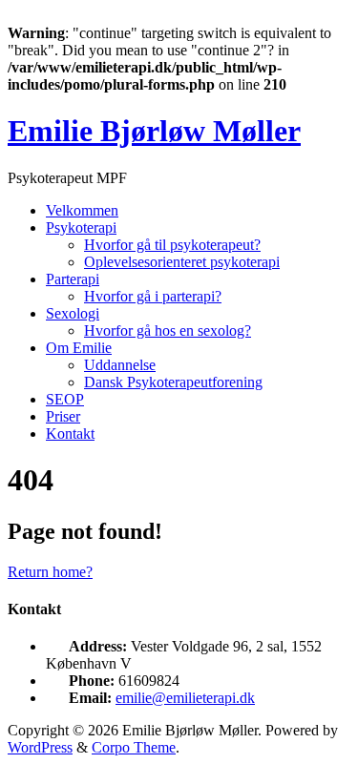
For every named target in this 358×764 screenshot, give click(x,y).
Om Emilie (79, 348)
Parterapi (72, 279)
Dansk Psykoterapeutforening (173, 382)
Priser (63, 416)
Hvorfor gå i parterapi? (152, 296)
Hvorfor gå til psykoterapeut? (172, 245)
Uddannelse (120, 365)
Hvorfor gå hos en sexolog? (167, 330)
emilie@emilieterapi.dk (185, 698)
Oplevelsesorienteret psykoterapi (182, 262)
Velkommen (82, 210)
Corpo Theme (134, 747)
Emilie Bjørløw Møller (154, 131)
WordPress (40, 747)
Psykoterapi (81, 227)
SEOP (65, 399)
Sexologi (72, 313)
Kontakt (70, 433)
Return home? (50, 572)
